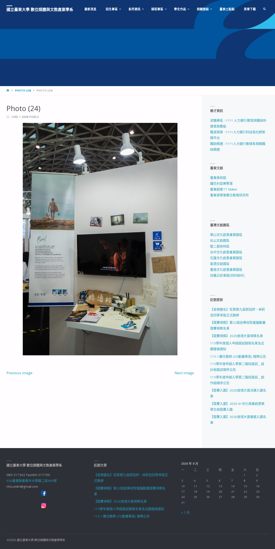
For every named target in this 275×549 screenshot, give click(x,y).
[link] (264, 9)
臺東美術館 (218, 177)
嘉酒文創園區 (219, 263)
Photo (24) (23, 90)
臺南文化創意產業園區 (226, 269)
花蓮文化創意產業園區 (226, 258)
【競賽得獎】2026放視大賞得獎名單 (236, 336)
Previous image (19, 372)
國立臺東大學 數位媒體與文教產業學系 (39, 9)
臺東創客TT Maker (223, 189)
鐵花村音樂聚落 (221, 183)
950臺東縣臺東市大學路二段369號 (31, 480)
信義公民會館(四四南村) (227, 275)
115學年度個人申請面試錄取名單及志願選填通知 (129, 509)
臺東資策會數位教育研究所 (229, 195)
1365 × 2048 (20, 117)
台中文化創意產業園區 (226, 252)
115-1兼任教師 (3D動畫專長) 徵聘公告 (238, 356)
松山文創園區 (219, 240)
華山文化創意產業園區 (226, 234)
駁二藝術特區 (219, 246)
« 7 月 (185, 512)
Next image (184, 372)
